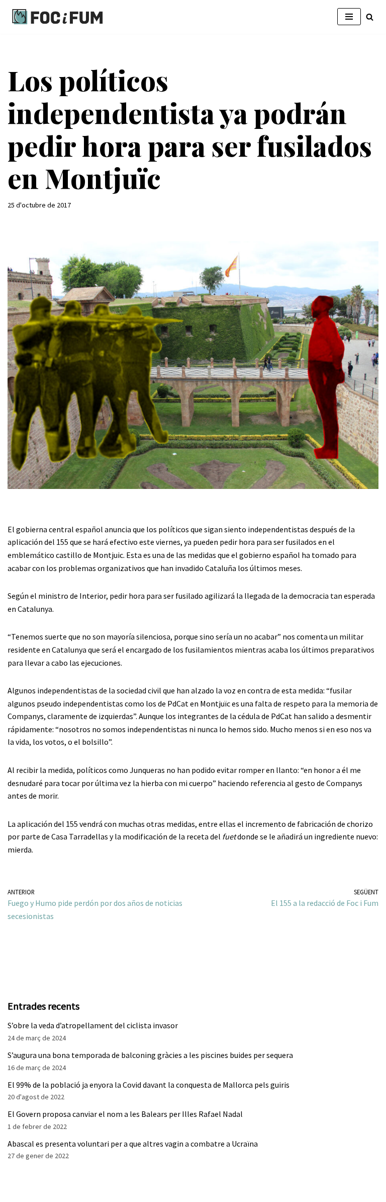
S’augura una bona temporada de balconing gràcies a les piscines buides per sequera (150, 1055)
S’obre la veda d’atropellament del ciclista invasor (93, 1025)
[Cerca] (369, 17)
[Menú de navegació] (349, 16)
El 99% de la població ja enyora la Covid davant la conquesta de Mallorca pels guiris (149, 1085)
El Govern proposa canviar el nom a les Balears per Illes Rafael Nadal (125, 1114)
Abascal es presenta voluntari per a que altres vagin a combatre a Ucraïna (133, 1144)
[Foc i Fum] (58, 17)
